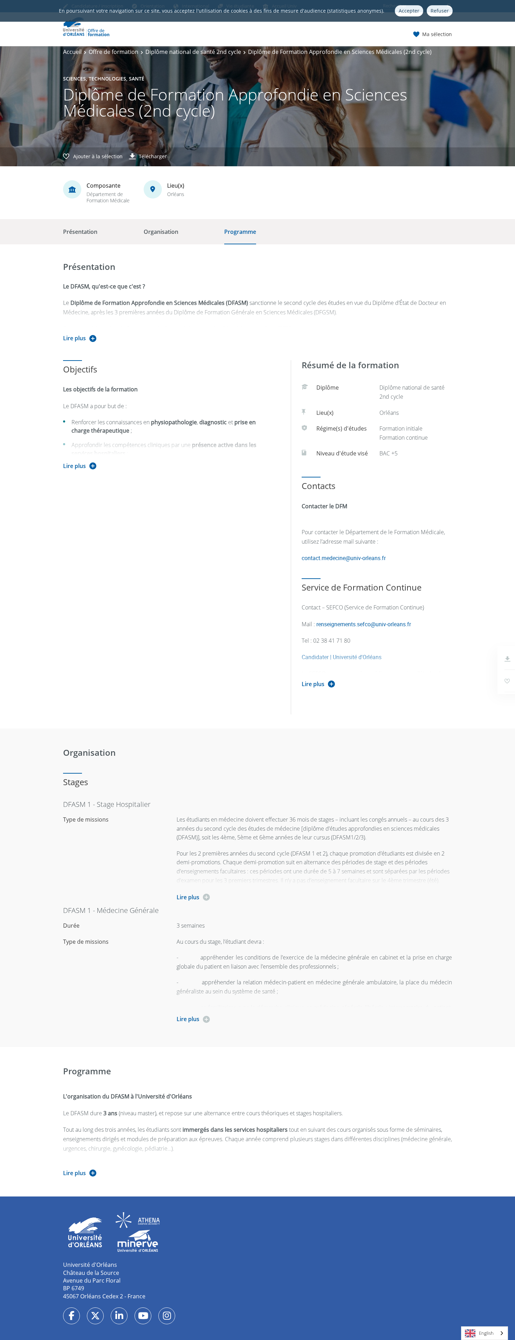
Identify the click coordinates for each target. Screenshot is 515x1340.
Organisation (161, 232)
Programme (240, 232)
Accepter (409, 10)
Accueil (72, 52)
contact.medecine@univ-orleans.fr (344, 558)
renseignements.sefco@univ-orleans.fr (363, 624)
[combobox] (484, 1333)
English (486, 1333)
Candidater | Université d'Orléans (342, 657)
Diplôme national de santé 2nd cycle (193, 52)
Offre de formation (113, 52)
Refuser (440, 10)
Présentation (80, 232)
